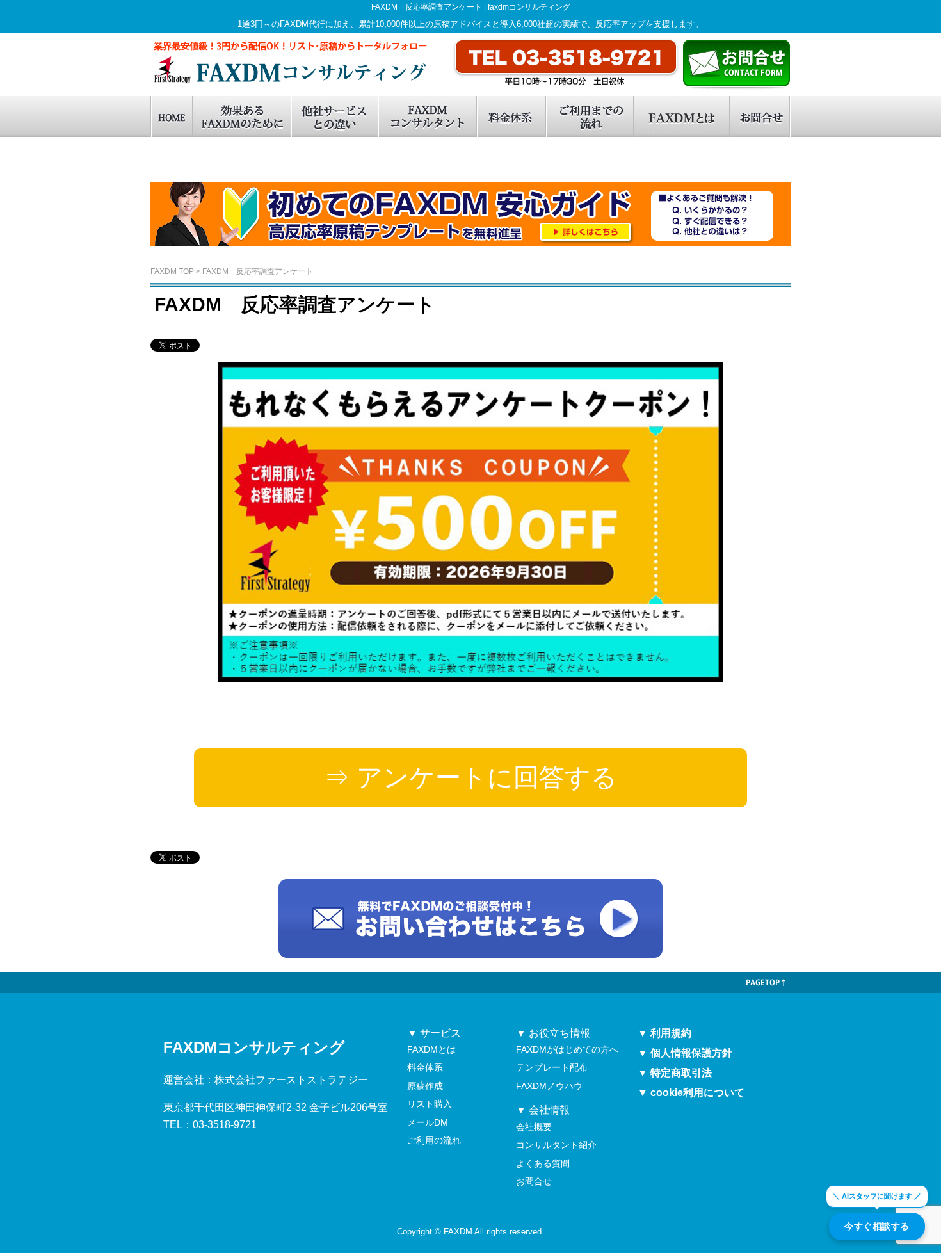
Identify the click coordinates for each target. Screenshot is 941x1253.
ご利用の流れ (434, 1140)
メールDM (427, 1122)
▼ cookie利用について (691, 1092)
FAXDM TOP (172, 271)
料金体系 (510, 116)
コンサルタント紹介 (556, 1145)
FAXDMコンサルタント (427, 116)
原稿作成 (425, 1086)
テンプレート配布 (552, 1067)
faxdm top (171, 116)
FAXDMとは (681, 116)
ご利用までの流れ (589, 116)
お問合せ (760, 116)
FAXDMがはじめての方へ (567, 1049)
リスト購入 (429, 1104)
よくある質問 (543, 1163)
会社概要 (534, 1127)
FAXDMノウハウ (549, 1086)
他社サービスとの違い (334, 116)
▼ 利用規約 (664, 1033)
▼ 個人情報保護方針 (685, 1052)
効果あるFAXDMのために (241, 116)
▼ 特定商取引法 (675, 1072)
